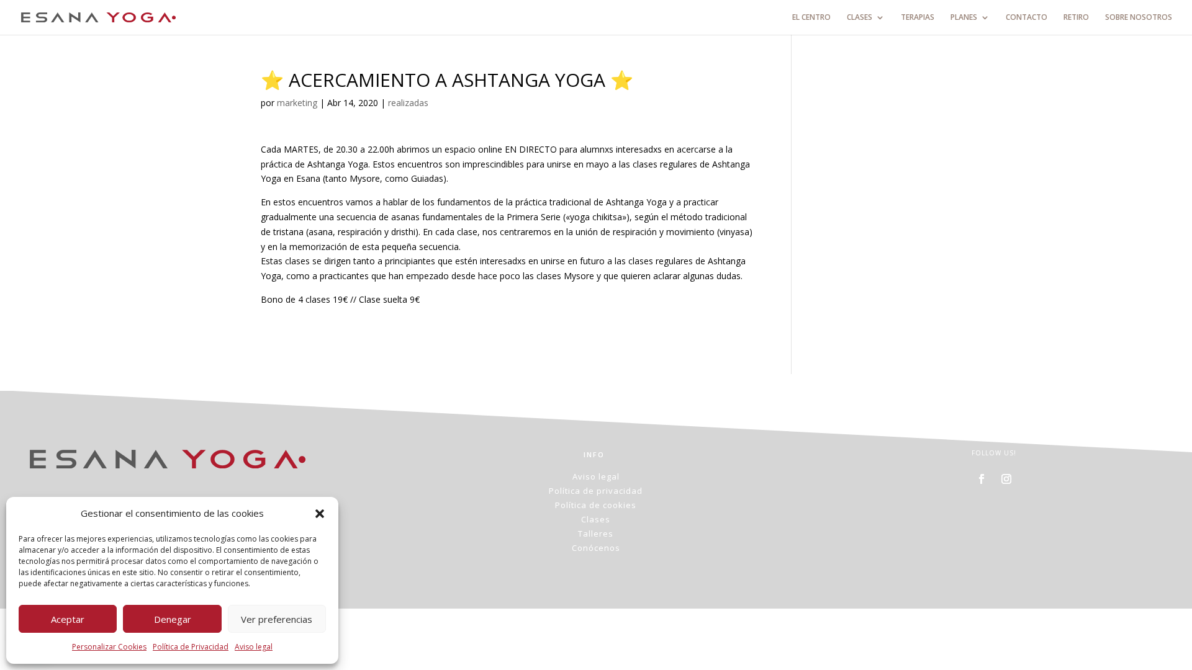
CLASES (859, 17)
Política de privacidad (596, 490)
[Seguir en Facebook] (981, 479)
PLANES (963, 17)
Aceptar (67, 619)
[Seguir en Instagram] (1006, 479)
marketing (297, 103)
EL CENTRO (811, 17)
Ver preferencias (276, 619)
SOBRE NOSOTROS (1138, 17)
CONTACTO (1026, 17)
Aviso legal (254, 646)
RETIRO (1076, 17)
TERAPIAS (917, 17)
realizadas (408, 103)
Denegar (172, 619)
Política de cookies (595, 505)
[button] (320, 513)
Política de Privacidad (190, 646)
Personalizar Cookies (109, 646)
